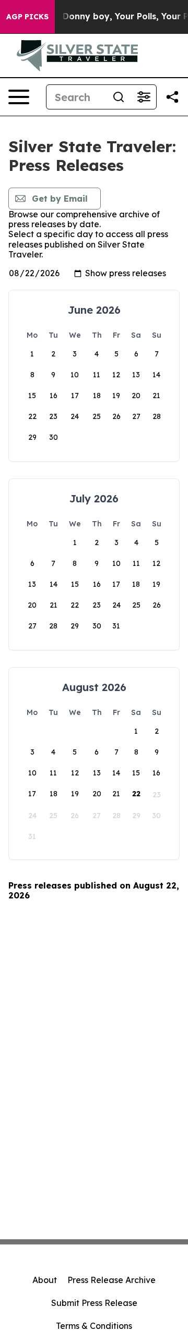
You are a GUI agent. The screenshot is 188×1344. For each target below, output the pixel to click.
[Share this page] (172, 97)
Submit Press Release (94, 1303)
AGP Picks (27, 16)
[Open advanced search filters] (143, 97)
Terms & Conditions (94, 1326)
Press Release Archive (111, 1280)
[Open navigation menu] (18, 97)
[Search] (118, 97)
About (44, 1280)
